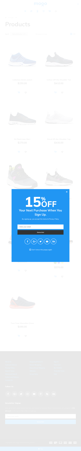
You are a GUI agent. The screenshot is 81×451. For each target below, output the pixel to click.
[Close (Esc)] (66, 192)
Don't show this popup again (41, 250)
